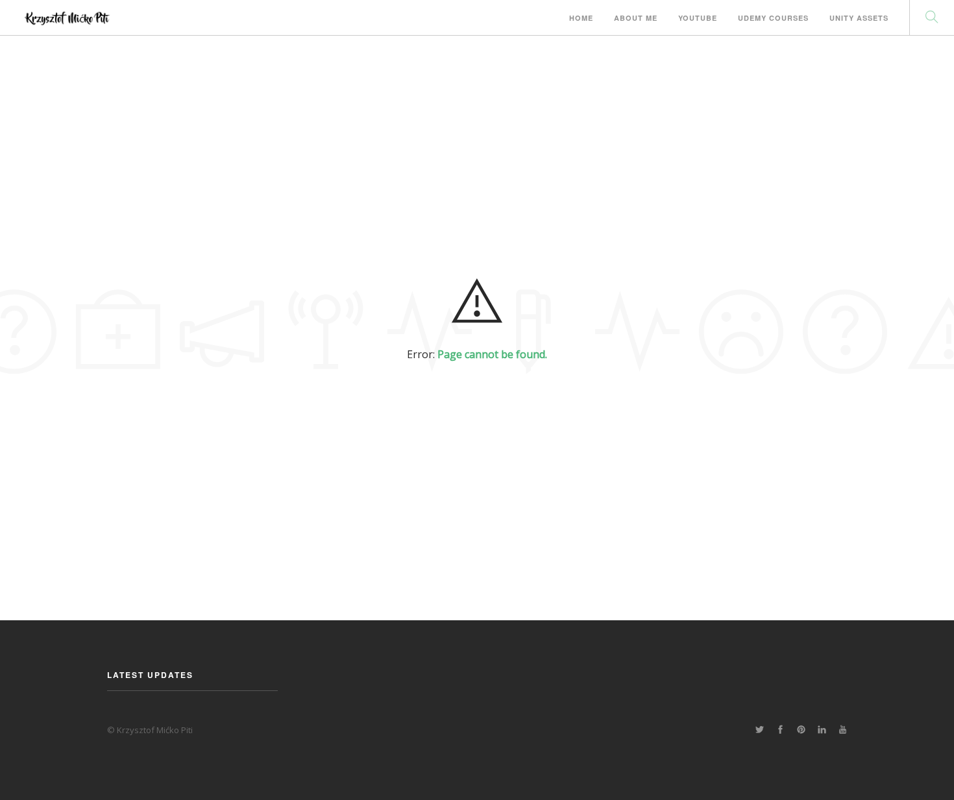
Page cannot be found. (492, 354)
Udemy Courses (773, 18)
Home (581, 18)
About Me (635, 18)
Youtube (697, 18)
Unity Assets (858, 18)
